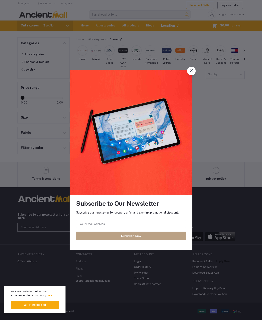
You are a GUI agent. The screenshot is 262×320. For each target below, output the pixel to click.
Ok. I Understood (35, 304)
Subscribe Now (131, 236)
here (50, 295)
